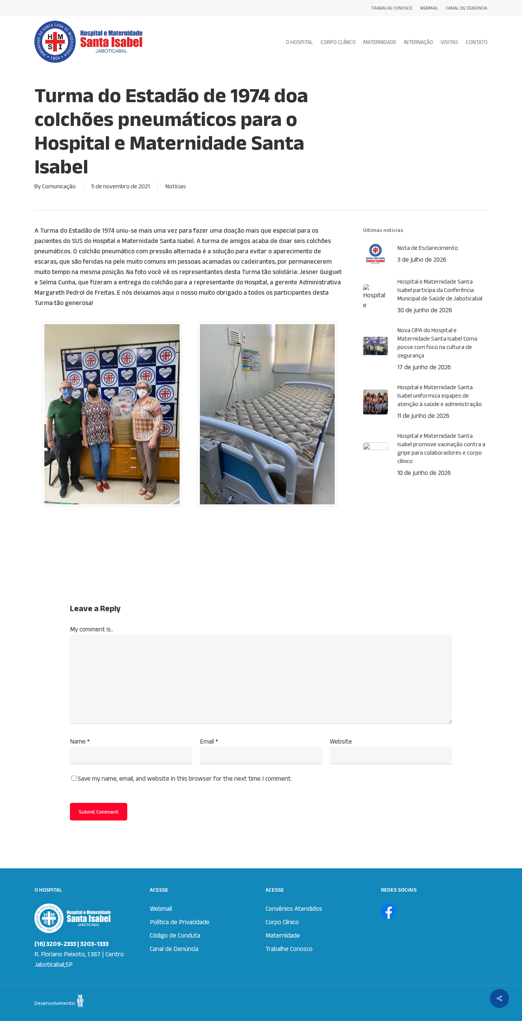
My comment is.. (91, 629)
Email (209, 741)
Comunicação (59, 186)
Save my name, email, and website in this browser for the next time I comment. (185, 778)
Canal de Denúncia (174, 948)
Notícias (175, 186)
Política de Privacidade (179, 921)
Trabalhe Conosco (289, 948)
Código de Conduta (175, 935)
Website (341, 741)
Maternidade (283, 935)
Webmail (161, 908)
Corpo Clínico (282, 921)
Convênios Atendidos (294, 908)
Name (80, 741)
